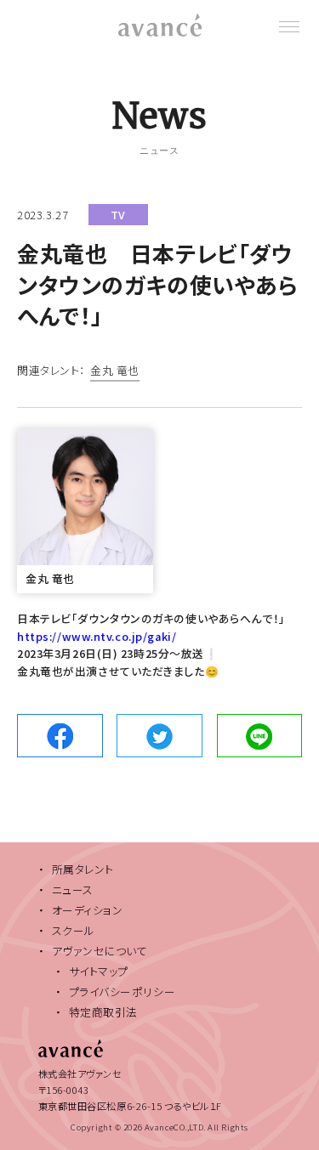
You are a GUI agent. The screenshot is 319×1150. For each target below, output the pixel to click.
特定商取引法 (103, 1012)
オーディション (87, 910)
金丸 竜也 (115, 371)
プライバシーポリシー (122, 991)
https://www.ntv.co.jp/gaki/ (96, 636)
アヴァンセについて (100, 951)
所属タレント (83, 869)
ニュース (73, 889)
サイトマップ (98, 971)
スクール (73, 930)
